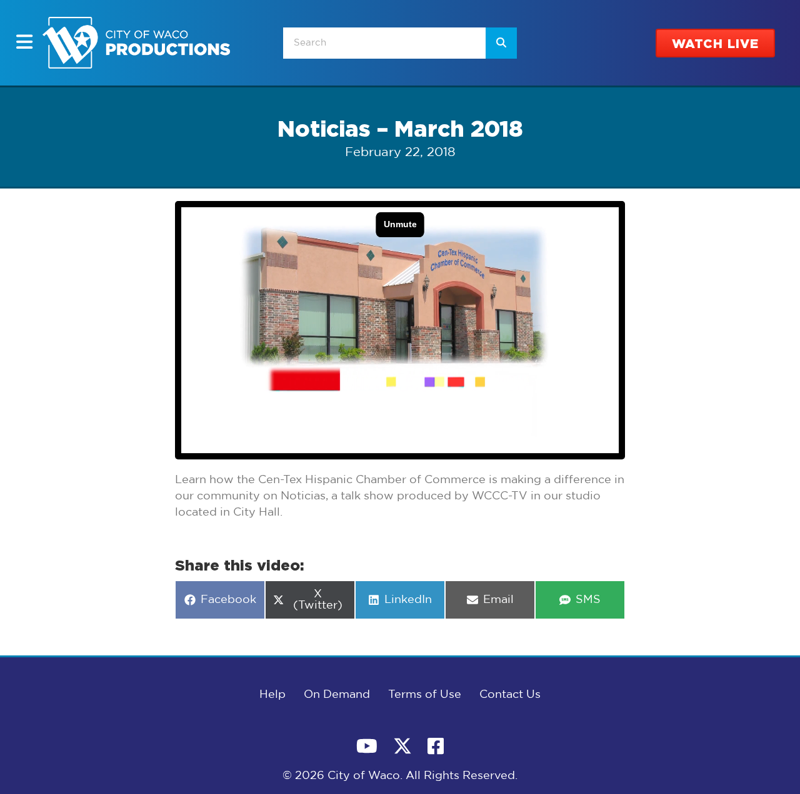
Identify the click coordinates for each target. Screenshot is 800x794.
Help (272, 695)
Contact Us (510, 695)
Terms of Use (424, 695)
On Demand (337, 695)
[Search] (501, 43)
